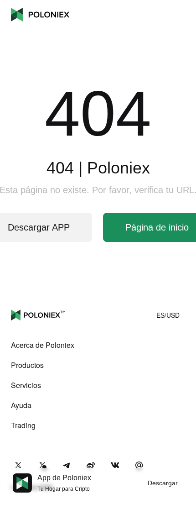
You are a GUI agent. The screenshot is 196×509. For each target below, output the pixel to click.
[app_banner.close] (183, 473)
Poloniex (40, 14)
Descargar (163, 483)
